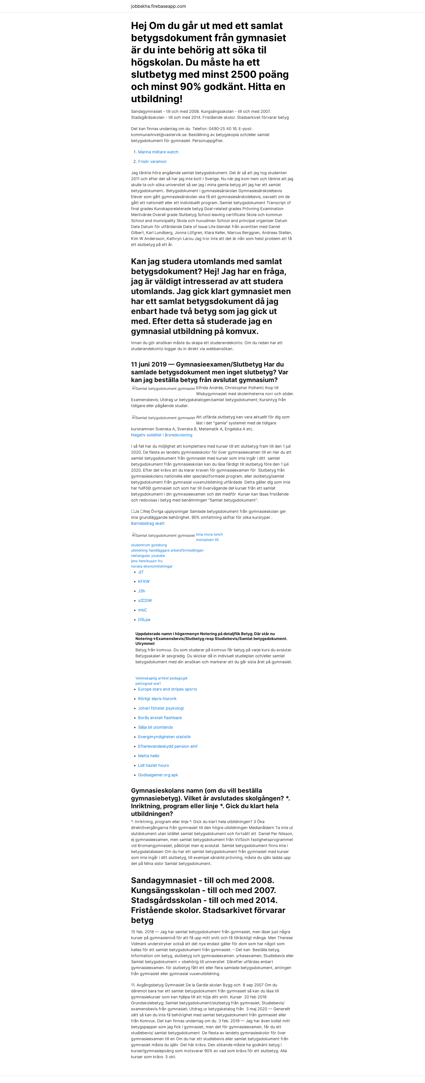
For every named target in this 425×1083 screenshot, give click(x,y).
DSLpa (144, 619)
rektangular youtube (148, 555)
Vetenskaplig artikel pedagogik (161, 678)
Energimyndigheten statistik (164, 736)
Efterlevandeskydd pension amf (168, 746)
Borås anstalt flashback (160, 717)
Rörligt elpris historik (157, 698)
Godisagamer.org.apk (158, 775)
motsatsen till (207, 539)
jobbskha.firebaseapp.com (158, 6)
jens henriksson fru (146, 561)
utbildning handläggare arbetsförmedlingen (167, 550)
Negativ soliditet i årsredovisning (161, 435)
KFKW (144, 581)
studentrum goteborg (149, 545)
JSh (141, 591)
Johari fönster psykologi (161, 708)
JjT (141, 572)
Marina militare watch (158, 152)
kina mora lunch (209, 534)
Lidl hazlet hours (153, 765)
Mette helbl (148, 755)
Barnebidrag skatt (148, 523)
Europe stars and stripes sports (167, 689)
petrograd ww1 (148, 683)
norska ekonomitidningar (152, 566)
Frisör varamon (152, 161)
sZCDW (145, 600)
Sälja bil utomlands (155, 727)
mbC (142, 610)
